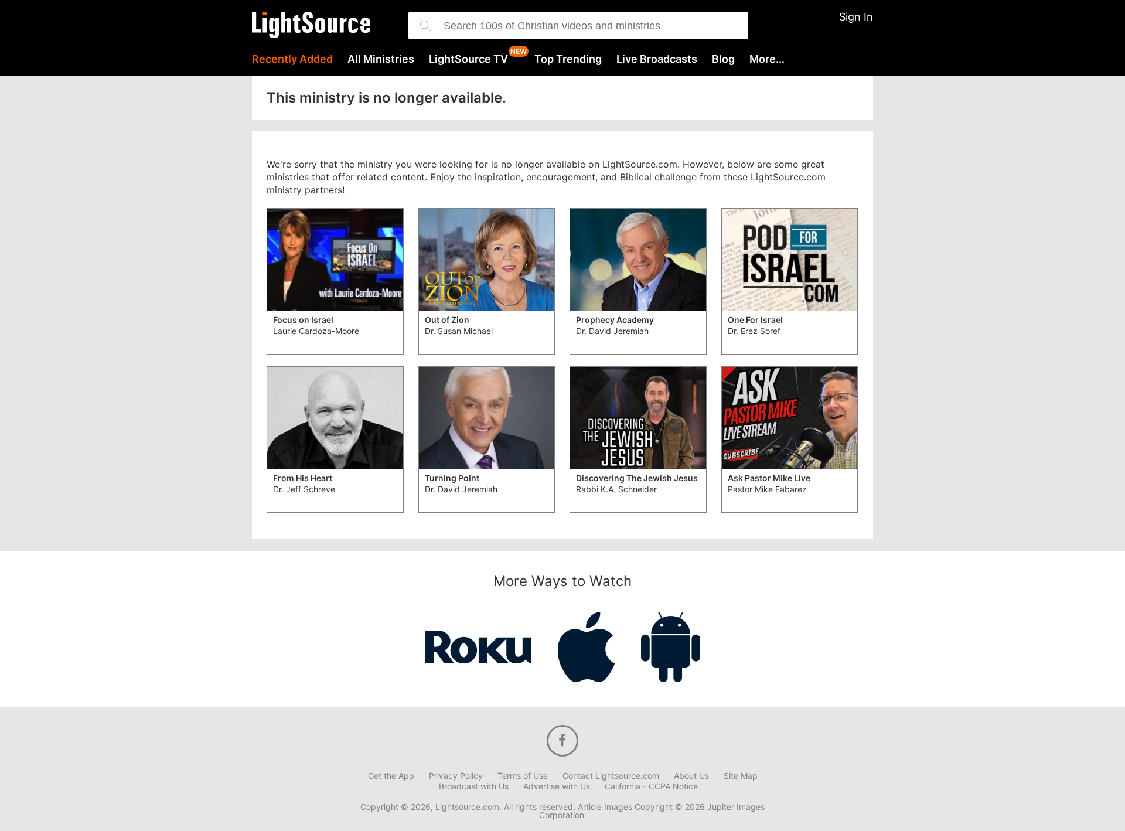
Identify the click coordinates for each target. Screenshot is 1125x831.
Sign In (856, 17)
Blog (723, 59)
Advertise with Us (556, 786)
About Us (691, 776)
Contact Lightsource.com (610, 776)
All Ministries (380, 59)
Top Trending (568, 59)
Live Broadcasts (656, 59)
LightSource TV (468, 59)
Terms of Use (522, 776)
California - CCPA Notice (651, 786)
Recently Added (292, 59)
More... (767, 59)
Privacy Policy (456, 776)
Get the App (391, 776)
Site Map (741, 776)
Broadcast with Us (474, 786)
